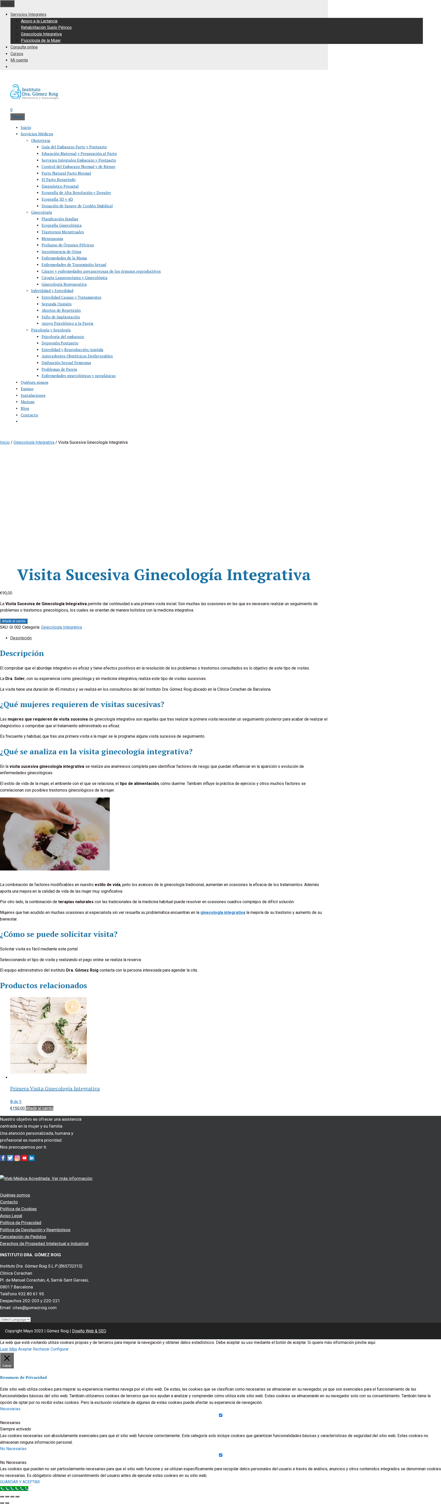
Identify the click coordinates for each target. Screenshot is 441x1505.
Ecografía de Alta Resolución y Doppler (76, 192)
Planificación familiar (60, 218)
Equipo (27, 388)
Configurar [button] (60, 1349)
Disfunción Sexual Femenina (66, 362)
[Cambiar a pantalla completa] (7, 1496)
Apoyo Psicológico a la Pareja (67, 323)
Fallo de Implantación (61, 316)
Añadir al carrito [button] (39, 1108)
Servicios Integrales (28, 14)
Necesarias (10, 1422)
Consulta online (24, 47)
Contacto (29, 415)
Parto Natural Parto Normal (66, 173)
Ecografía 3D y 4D (57, 199)
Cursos (16, 53)
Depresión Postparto (60, 342)
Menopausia (52, 238)
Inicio (26, 127)
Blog (25, 408)
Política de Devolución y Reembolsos (35, 1229)
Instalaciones (33, 395)
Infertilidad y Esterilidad (52, 290)
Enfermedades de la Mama (64, 257)
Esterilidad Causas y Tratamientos (71, 297)
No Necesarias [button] (13, 1448)
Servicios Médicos (37, 134)
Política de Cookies (18, 1208)
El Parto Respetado (59, 179)
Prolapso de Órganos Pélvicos (68, 244)
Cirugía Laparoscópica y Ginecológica (74, 277)
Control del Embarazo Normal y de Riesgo (78, 166)
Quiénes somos (34, 382)
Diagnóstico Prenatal (60, 186)
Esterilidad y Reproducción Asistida (72, 349)
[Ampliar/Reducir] (2, 1496)
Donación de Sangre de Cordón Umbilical (77, 205)
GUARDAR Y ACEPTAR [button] (20, 1481)
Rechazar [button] (41, 1349)
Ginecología (41, 212)
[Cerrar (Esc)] (17, 1496)
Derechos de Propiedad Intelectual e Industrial (44, 1243)
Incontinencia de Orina (61, 251)
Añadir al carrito (14, 621)
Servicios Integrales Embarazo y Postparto (79, 160)
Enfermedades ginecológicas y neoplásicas (79, 375)
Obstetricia (40, 140)
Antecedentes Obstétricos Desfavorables (77, 356)
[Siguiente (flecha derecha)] (7, 1503)
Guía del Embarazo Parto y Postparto (74, 146)
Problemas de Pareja (59, 369)
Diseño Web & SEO (89, 1331)
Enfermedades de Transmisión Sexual (74, 264)
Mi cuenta (19, 60)
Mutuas (27, 401)
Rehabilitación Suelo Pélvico (46, 27)
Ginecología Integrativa (41, 34)
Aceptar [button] (25, 1349)
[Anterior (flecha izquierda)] (2, 1503)
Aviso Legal (11, 1215)
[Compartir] (12, 1496)
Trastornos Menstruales (63, 231)
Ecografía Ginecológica (62, 225)
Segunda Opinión (56, 303)
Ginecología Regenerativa (64, 284)
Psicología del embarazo (63, 336)
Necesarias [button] (10, 1408)
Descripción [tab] (21, 638)
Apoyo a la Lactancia (39, 21)
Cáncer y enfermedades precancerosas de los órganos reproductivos (101, 271)
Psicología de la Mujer (41, 40)
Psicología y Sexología (51, 329)
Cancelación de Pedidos (23, 1236)
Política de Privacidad (20, 1222)
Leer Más (8, 1349)
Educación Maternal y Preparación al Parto (79, 153)
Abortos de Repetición (61, 310)
